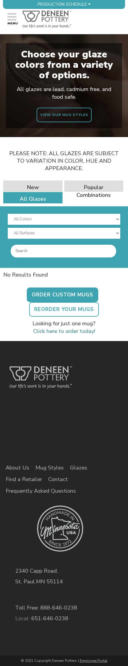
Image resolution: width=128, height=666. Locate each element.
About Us (17, 467)
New (33, 187)
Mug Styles (49, 467)
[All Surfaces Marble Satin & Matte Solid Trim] (64, 233)
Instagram (60, 425)
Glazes (78, 467)
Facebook (19, 425)
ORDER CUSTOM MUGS (62, 294)
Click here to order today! (64, 331)
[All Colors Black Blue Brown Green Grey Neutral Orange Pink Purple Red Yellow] (64, 219)
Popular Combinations (94, 191)
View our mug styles (64, 114)
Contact (58, 479)
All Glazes (33, 198)
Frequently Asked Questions (41, 491)
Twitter (40, 425)
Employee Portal (93, 660)
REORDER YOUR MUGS (64, 309)
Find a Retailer (24, 479)
